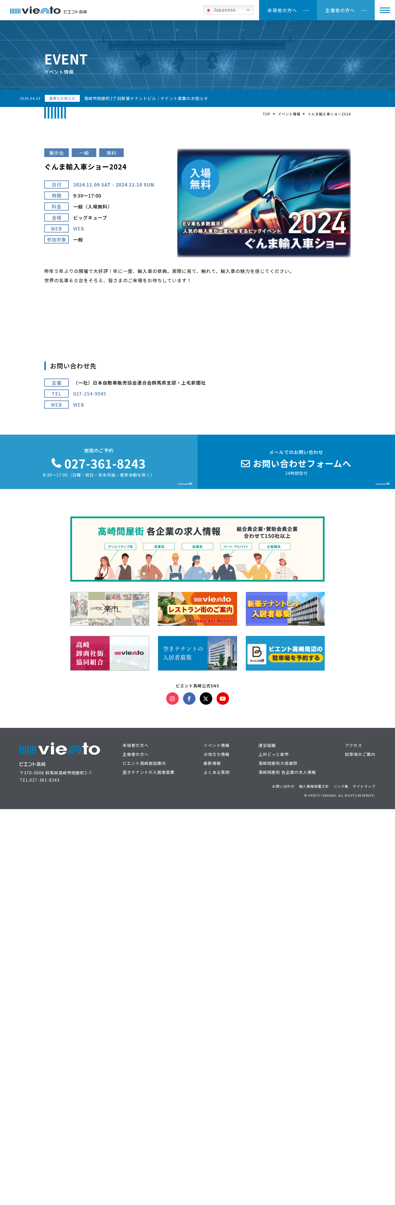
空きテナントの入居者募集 (149, 772)
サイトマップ (364, 786)
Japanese (224, 10)
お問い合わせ (283, 786)
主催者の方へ (340, 10)
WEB (78, 228)
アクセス (353, 745)
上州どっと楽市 (274, 754)
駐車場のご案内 (360, 754)
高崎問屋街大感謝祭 (278, 763)
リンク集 (340, 786)
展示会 (56, 152)
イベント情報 (289, 113)
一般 (84, 152)
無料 (112, 152)
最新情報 (212, 763)
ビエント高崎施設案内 (144, 763)
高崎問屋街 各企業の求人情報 (287, 772)
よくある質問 (217, 772)
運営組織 (267, 745)
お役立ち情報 (217, 754)
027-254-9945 (89, 393)
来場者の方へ (282, 10)
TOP (267, 113)
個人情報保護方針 (314, 786)
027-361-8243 (44, 780)
